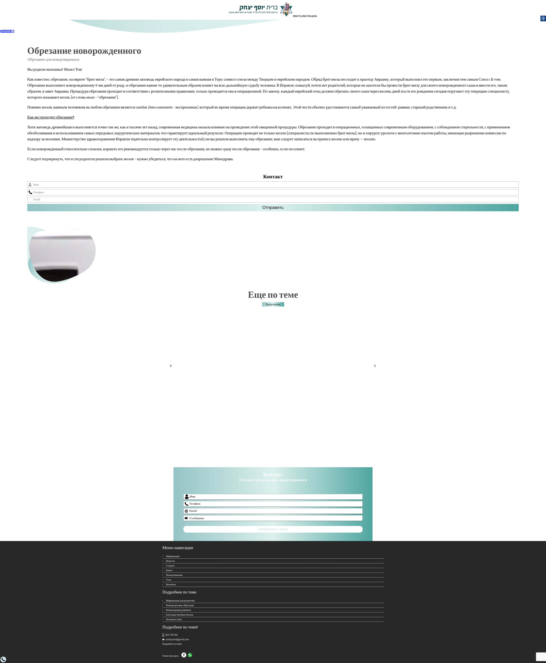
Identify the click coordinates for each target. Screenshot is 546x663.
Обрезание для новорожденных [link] (53, 59)
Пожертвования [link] (174, 572)
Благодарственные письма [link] (179, 612)
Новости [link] (170, 558)
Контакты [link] (171, 581)
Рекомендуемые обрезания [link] (180, 602)
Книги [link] (169, 567)
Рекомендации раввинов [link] (178, 607)
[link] (261, 10)
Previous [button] (171, 365)
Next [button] (375, 365)
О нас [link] (169, 577)
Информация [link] (172, 553)
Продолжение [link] (273, 304)
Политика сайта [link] (174, 616)
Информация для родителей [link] (180, 598)
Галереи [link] (170, 563)
